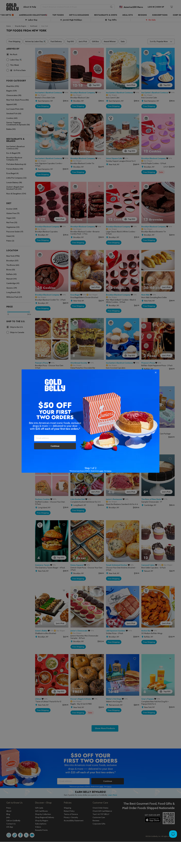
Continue (55, 446)
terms (109, 471)
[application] (173, 834)
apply (101, 471)
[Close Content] (155, 372)
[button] (90, 421)
